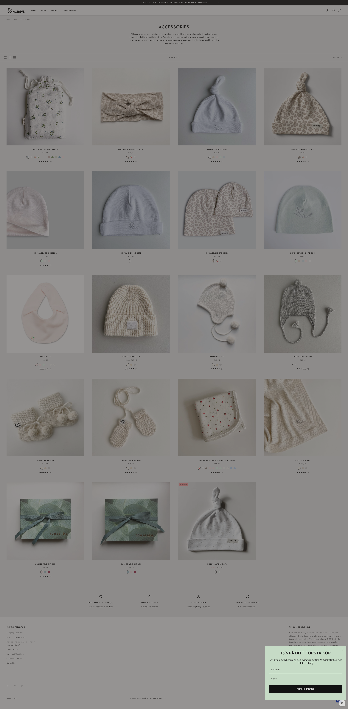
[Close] (343, 649)
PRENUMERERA (305, 689)
